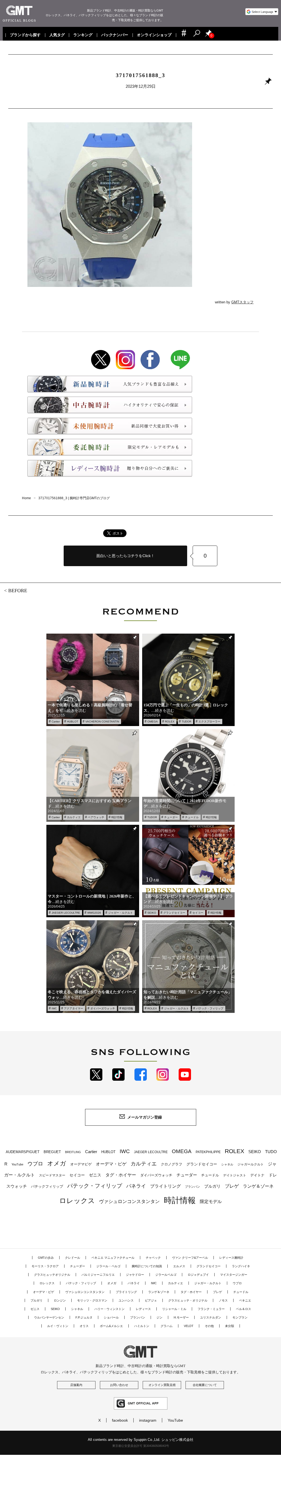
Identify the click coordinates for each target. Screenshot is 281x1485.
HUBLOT (72, 721)
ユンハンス (126, 1300)
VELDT (188, 1326)
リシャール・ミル (174, 1309)
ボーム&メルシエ (111, 1326)
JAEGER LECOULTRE (66, 912)
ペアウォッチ (96, 817)
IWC (54, 1008)
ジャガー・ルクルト (120, 912)
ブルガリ (212, 1186)
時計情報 (116, 817)
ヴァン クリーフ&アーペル (190, 1257)
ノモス (223, 1300)
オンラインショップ (154, 35)
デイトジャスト (234, 1175)
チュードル (192, 817)
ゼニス (95, 1175)
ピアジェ (151, 1300)
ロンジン (60, 1300)
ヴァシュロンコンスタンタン (129, 1201)
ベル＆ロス (243, 1309)
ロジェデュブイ (198, 1274)
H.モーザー (181, 1317)
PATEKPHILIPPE (208, 1152)
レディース (143, 1309)
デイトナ (257, 1175)
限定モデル (211, 1201)
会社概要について (205, 1385)
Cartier (56, 721)
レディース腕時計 (231, 1257)
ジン (159, 1317)
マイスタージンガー (233, 1274)
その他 (209, 1326)
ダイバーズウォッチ (102, 1008)
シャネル (227, 1164)
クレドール (72, 1257)
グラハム (167, 1326)
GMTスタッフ (242, 302)
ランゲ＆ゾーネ (258, 1186)
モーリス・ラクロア (45, 1266)
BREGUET (52, 1152)
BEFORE (17, 590)
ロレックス (77, 1200)
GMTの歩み (46, 1257)
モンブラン (240, 1317)
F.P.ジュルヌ (83, 1317)
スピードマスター (52, 1175)
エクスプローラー (209, 721)
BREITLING (73, 1152)
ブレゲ (232, 1186)
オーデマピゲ (81, 1164)
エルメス (179, 1266)
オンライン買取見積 (162, 1385)
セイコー (197, 912)
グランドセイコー (174, 912)
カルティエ (74, 817)
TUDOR (186, 721)
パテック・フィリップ (209, 1008)
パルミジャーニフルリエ (98, 1274)
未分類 (229, 1326)
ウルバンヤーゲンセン (49, 1317)
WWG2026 (94, 912)
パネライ (136, 1186)
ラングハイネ (241, 1266)
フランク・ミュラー (211, 1309)
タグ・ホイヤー (120, 1175)
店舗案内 (76, 1385)
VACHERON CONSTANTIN (102, 721)
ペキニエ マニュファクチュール (112, 1257)
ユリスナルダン (210, 1317)
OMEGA (152, 721)
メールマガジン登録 (144, 1117)
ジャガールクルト (250, 1164)
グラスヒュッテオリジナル (52, 1274)
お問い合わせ (119, 1385)
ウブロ (35, 1164)
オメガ (56, 1163)
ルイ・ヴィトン (57, 1326)
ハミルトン (141, 1326)
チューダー (171, 817)
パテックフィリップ (47, 1186)
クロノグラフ (171, 1164)
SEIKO (151, 912)
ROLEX (170, 721)
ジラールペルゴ (165, 1274)
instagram (147, 1420)
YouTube (17, 1164)
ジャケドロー (135, 1274)
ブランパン (192, 1186)
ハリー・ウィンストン (109, 1309)
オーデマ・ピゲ (111, 1163)
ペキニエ (245, 1300)
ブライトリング (165, 1186)
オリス (84, 1326)
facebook (120, 1420)
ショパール (111, 1317)
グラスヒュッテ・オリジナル (187, 1300)
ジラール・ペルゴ (108, 1266)
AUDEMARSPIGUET (23, 1152)
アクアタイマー (73, 1008)
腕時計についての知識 (147, 1266)
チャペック (153, 1257)
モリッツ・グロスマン (92, 1300)
